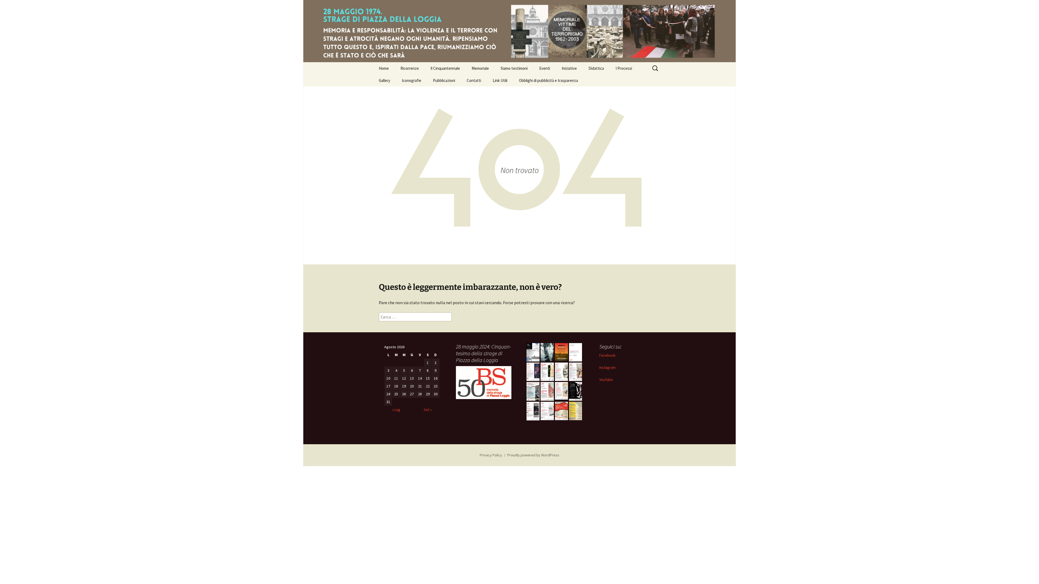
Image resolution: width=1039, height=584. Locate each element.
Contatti (474, 80)
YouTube (606, 379)
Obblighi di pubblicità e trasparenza (548, 80)
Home (384, 68)
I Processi (624, 68)
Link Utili (500, 80)
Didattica (596, 68)
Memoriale (480, 68)
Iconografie (411, 80)
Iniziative (569, 68)
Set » (428, 409)
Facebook (607, 355)
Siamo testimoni (514, 68)
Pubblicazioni (444, 80)
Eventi (544, 68)
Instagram (607, 367)
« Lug (396, 409)
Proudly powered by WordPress (533, 455)
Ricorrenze (409, 68)
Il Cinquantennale (445, 68)
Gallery (384, 80)
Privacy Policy (491, 455)
